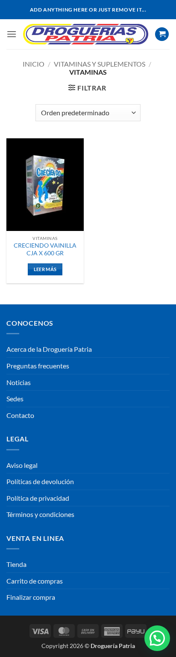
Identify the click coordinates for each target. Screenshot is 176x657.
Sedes (14, 398)
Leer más (45, 269)
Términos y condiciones (40, 514)
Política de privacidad (37, 498)
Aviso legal (22, 465)
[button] (11, 33)
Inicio (33, 64)
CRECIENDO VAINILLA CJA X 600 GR (45, 249)
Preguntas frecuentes (37, 366)
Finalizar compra (30, 597)
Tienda (16, 564)
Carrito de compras (34, 581)
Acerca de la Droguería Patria (49, 349)
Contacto (20, 415)
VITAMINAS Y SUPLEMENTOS (99, 64)
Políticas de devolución (40, 481)
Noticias (18, 382)
